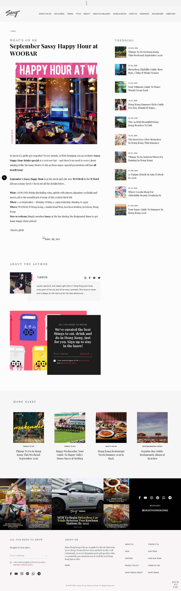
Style (78, 14)
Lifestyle (133, 14)
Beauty (87, 14)
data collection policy (68, 363)
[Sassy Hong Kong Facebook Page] (140, 498)
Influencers (157, 14)
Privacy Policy (132, 565)
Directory (170, 14)
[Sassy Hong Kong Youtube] (145, 498)
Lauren (42, 277)
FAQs (127, 551)
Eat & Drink (59, 14)
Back (13, 31)
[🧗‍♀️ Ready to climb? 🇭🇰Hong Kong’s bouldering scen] (13, 517)
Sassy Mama (153, 573)
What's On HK (45, 14)
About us (129, 544)
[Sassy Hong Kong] (13, 14)
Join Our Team (154, 558)
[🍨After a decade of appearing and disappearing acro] (39, 517)
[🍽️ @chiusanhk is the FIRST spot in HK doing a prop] (116, 517)
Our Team (152, 551)
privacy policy (84, 360)
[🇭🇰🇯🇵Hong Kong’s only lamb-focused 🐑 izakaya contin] (13, 491)
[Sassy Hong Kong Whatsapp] (163, 498)
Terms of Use (154, 565)
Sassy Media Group (134, 573)
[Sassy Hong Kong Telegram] (170, 498)
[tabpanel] (139, 52)
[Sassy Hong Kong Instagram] (151, 498)
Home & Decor (119, 14)
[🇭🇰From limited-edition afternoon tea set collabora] (39, 491)
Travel (70, 14)
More (67, 565)
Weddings (144, 14)
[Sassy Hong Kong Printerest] (157, 498)
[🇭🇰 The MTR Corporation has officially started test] (78, 504)
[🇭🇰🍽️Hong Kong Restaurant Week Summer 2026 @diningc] (116, 491)
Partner (129, 558)
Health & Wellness (101, 14)
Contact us (153, 544)
